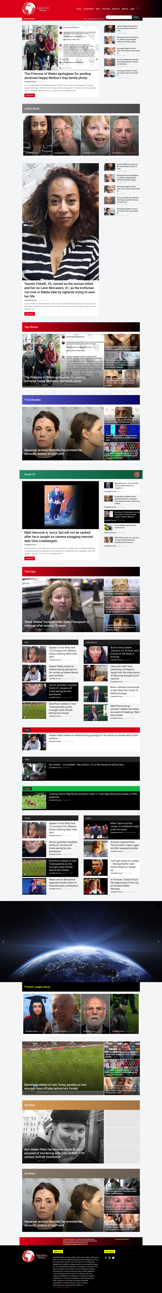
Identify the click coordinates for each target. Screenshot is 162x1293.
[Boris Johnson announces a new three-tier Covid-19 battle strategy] (96, 694)
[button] (137, 9)
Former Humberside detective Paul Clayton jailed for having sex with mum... (128, 62)
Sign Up (125, 9)
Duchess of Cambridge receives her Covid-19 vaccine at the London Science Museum (127, 514)
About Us (116, 9)
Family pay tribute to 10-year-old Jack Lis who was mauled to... (127, 73)
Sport (98, 9)
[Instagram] (109, 1257)
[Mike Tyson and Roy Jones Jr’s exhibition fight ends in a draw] (96, 830)
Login (132, 9)
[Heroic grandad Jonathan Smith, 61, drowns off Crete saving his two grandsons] (34, 692)
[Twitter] (113, 1257)
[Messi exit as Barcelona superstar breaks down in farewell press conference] (34, 886)
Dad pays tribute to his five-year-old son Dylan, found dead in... (128, 51)
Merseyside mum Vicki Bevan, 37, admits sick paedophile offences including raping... (128, 39)
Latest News (88, 9)
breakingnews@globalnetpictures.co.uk (75, 1244)
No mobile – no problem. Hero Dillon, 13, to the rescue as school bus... (87, 764)
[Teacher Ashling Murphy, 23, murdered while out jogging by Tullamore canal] (122, 343)
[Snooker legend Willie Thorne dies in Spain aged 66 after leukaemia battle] (96, 849)
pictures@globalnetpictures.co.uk (64, 1287)
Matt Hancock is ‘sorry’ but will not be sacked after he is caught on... (126, 485)
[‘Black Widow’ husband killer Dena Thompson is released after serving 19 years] (63, 605)
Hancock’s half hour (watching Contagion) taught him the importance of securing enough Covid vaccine (125, 672)
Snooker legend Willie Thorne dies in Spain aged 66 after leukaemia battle (125, 845)
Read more (29, 95)
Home (79, 9)
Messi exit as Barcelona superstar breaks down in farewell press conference (63, 882)
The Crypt (106, 9)
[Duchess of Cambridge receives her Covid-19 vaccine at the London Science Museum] (108, 514)
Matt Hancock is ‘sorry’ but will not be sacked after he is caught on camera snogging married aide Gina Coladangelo (58, 537)
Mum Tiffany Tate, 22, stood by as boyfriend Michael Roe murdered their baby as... (127, 540)
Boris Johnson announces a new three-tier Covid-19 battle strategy (125, 690)
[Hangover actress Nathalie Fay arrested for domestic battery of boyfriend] (63, 433)
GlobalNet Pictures (30, 82)
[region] (81, 941)
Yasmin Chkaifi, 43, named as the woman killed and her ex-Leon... (127, 28)
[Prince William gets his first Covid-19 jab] (108, 527)
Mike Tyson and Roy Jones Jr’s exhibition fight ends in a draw (125, 826)
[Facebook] (105, 1257)
